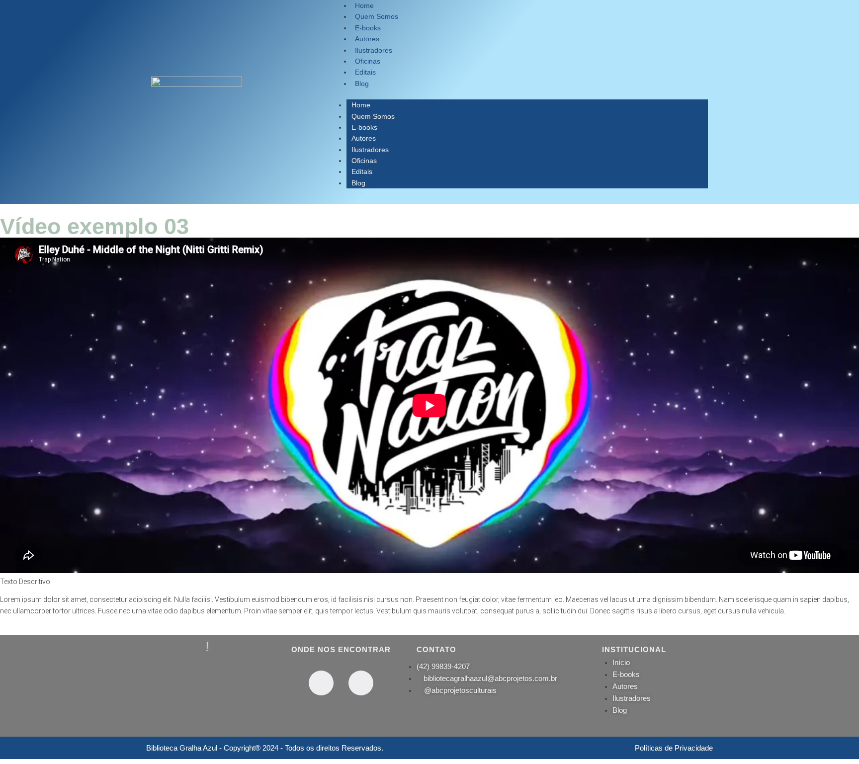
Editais (361, 171)
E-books (364, 127)
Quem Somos (373, 116)
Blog (362, 83)
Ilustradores (370, 150)
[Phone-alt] (321, 683)
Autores (363, 138)
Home (360, 105)
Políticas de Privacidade (674, 748)
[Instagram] (360, 683)
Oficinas (364, 161)
